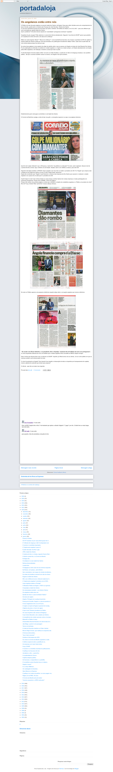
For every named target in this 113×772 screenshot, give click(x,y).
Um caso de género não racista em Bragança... (35, 612)
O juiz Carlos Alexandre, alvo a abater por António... (36, 614)
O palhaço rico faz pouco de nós (31, 651)
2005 (23, 712)
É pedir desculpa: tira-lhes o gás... (31, 549)
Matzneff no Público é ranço (30, 619)
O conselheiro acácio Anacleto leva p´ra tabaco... (35, 662)
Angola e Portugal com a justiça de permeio (34, 599)
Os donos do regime (28, 597)
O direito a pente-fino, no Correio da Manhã (34, 556)
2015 (23, 692)
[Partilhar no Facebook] (48, 370)
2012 (23, 699)
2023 (23, 503)
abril (24, 529)
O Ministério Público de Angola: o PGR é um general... (37, 585)
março (25, 532)
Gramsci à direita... (28, 538)
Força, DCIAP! (26, 646)
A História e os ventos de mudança (30, 484)
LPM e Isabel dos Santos (29, 552)
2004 (23, 715)
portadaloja (38, 8)
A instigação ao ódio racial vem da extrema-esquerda (36, 567)
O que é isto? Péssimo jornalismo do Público (34, 610)
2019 (23, 683)
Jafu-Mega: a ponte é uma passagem (32, 624)
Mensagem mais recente (28, 468)
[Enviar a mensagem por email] (44, 370)
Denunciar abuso (25, 728)
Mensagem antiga (86, 468)
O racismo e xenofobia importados (32, 545)
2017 (23, 688)
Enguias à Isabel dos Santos (30, 576)
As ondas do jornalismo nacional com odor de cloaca (36, 574)
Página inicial (59, 468)
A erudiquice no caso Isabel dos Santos (33, 561)
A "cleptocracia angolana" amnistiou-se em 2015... (36, 581)
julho (24, 523)
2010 (23, 703)
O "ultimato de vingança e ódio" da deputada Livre (36, 543)
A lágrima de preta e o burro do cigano (33, 608)
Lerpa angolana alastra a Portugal (31, 583)
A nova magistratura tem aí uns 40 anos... (34, 603)
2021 (23, 507)
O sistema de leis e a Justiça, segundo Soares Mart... (37, 554)
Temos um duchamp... (28, 626)
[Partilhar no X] (47, 370)
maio (24, 527)
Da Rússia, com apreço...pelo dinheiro (33, 569)
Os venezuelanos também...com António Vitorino (35, 590)
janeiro (25, 536)
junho (24, 525)
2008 (23, 708)
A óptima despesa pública (29, 657)
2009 (23, 706)
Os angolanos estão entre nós (30, 592)
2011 (23, 701)
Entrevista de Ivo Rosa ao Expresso (32, 476)
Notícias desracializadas (29, 563)
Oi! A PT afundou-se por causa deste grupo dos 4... (36, 540)
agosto (25, 520)
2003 (23, 717)
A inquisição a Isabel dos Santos (31, 588)
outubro (25, 516)
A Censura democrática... (29, 633)
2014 (23, 694)
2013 (23, 697)
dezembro (26, 511)
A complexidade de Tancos (30, 655)
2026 (23, 496)
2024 (23, 500)
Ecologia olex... (27, 558)
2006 (23, 710)
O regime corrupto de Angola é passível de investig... (36, 606)
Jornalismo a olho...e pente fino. (31, 653)
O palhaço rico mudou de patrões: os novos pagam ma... (37, 673)
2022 (23, 505)
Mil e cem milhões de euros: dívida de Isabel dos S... (36, 579)
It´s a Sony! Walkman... (29, 666)
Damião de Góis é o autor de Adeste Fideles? (34, 594)
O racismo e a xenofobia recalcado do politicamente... (37, 648)
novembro (26, 514)
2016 (23, 690)
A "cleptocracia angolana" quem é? (32, 547)
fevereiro (25, 534)
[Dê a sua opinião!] (45, 370)
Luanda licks (26, 565)
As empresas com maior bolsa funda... (33, 644)
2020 (23, 509)
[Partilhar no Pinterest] (50, 370)
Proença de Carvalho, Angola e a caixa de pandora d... (37, 601)
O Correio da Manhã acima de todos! (32, 678)
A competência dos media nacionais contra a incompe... (37, 617)
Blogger (77, 768)
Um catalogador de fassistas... (30, 668)
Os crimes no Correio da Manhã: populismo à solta (36, 639)
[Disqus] (56, 396)
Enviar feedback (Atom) (60, 472)
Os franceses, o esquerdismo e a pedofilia (34, 659)
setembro (25, 518)
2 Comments (37, 370)
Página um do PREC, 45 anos (30, 675)
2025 (23, 498)
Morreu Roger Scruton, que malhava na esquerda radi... (37, 630)
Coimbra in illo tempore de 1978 (31, 637)
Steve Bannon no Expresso (30, 671)
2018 (23, 685)
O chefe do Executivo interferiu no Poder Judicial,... (36, 628)
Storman (61, 768)
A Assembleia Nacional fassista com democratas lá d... (37, 621)
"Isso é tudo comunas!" (29, 635)
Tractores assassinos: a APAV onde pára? (33, 680)
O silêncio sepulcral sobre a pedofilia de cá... (34, 642)
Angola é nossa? (27, 664)
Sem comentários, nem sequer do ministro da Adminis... (37, 572)
